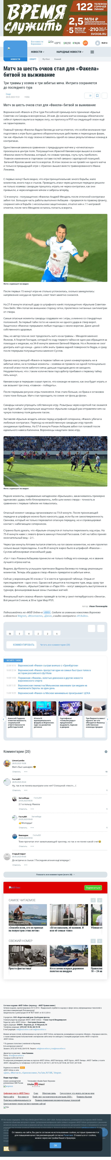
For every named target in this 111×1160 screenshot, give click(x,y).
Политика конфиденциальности (17, 1100)
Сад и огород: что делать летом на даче (77, 1093)
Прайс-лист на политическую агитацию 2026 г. (53, 1097)
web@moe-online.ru (23, 1030)
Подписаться (93, 887)
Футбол (46, 59)
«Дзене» (48, 615)
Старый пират (19, 853)
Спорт (33, 59)
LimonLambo (18, 760)
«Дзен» (6, 1073)
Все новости (23, 1097)
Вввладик (23, 835)
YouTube (41, 1073)
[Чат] (103, 1132)
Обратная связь (49, 1093)
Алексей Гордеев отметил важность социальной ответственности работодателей (17, 722)
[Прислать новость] (85, 43)
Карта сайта (9, 1097)
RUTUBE (49, 1073)
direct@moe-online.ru (16, 1056)
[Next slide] (107, 719)
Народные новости (69, 51)
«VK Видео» (82, 615)
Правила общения (84, 1097)
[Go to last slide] (3, 719)
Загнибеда (24, 798)
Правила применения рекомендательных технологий (57, 1100)
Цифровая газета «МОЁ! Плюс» (17, 1093)
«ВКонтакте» (35, 615)
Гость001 (16, 779)
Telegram (21, 615)
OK (55, 1145)
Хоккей (57, 59)
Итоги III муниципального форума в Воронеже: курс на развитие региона (44, 722)
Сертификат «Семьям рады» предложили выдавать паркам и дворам (68, 722)
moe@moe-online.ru (39, 1030)
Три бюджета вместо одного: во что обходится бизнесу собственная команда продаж (96, 722)
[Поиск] (102, 52)
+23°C (57, 43)
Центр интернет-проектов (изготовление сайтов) (25, 1104)
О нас (36, 1093)
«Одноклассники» (29, 1073)
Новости (37, 51)
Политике (68, 1135)
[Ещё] (92, 52)
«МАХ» (47, 612)
